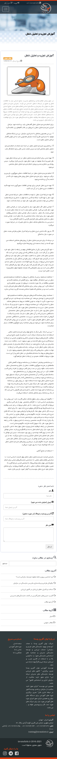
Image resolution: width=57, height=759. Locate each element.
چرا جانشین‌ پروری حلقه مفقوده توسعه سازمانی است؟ (34, 577)
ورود (15, 3)
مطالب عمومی (48, 622)
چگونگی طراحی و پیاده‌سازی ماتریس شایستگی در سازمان (33, 583)
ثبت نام (7, 3)
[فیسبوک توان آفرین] (16, 754)
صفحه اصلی (17, 643)
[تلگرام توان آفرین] (11, 754)
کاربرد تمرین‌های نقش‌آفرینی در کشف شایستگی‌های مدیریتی (31, 595)
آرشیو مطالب (48, 602)
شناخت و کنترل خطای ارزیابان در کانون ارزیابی (37, 589)
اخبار (51, 616)
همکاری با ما (17, 652)
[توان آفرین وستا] (43, 8)
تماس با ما (17, 649)
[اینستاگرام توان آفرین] (4, 754)
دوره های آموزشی (15, 646)
